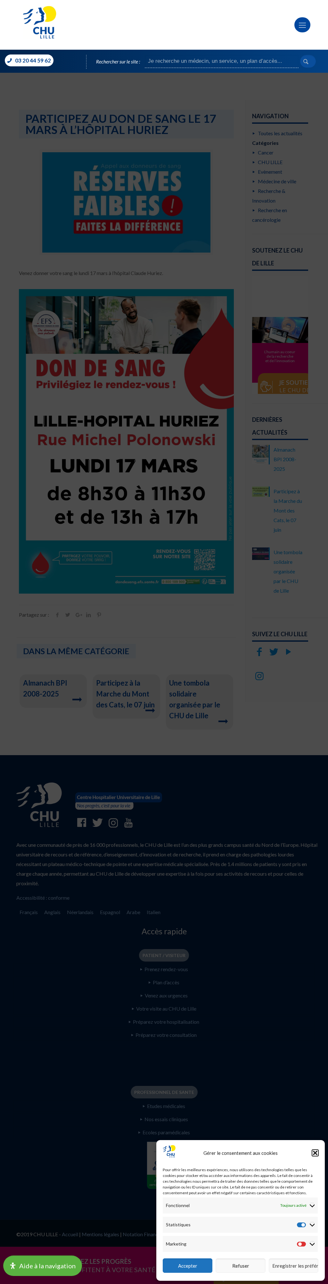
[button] (315, 1153)
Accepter (187, 1266)
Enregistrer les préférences (295, 1266)
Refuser (240, 1266)
